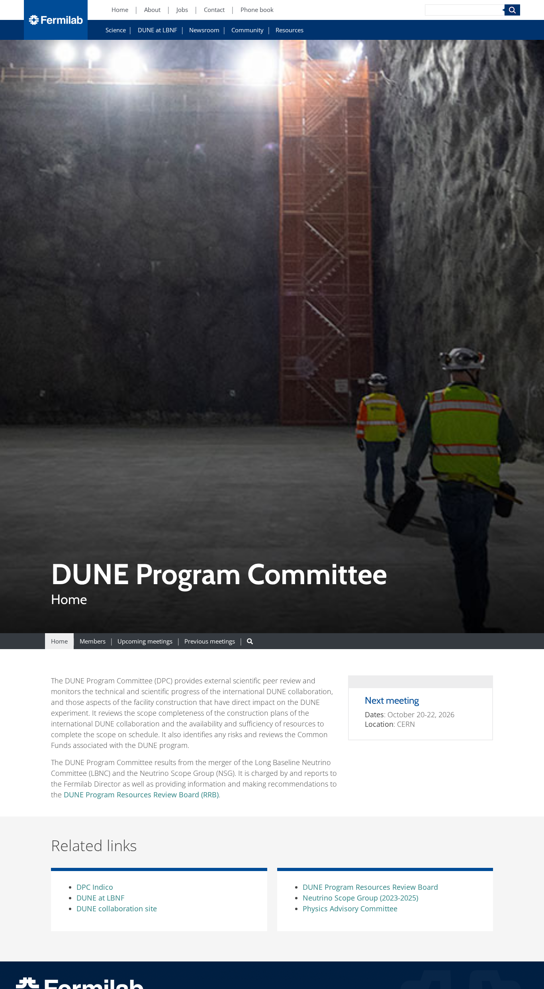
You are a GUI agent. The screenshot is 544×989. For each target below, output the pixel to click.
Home (120, 10)
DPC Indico (94, 887)
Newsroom (204, 30)
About (152, 10)
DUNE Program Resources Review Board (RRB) (141, 794)
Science (116, 30)
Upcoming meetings (144, 641)
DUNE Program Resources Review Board (370, 887)
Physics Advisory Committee (350, 908)
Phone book (257, 10)
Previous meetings (209, 641)
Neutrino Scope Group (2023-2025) (360, 898)
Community (247, 30)
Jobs (182, 10)
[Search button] (250, 641)
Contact (214, 10)
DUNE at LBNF (157, 30)
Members (93, 641)
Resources (289, 30)
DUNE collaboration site (116, 908)
